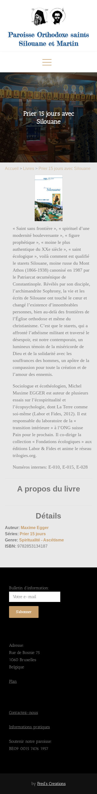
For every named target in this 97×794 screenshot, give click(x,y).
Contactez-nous (23, 712)
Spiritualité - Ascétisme (41, 540)
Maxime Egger (35, 527)
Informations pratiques (29, 726)
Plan (13, 681)
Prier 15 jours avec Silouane (65, 168)
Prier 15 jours (33, 534)
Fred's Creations (51, 783)
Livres (28, 168)
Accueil (12, 168)
